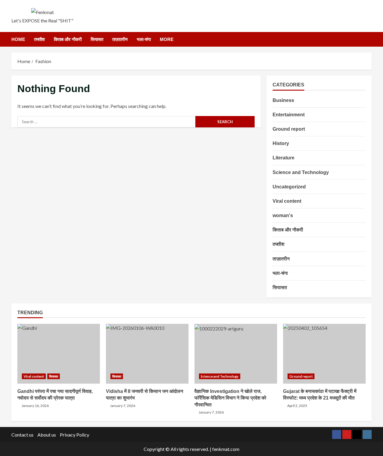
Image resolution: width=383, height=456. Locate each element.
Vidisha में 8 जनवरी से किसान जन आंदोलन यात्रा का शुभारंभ (147, 354)
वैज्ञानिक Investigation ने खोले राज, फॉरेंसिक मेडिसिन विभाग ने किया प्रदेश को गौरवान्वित (235, 354)
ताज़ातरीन (120, 39)
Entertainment (289, 114)
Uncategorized (289, 186)
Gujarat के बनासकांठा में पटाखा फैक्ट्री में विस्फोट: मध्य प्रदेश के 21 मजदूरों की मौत (324, 354)
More (167, 39)
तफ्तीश (39, 39)
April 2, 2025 (297, 405)
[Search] (370, 39)
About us (46, 434)
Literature (283, 157)
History (281, 143)
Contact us (22, 434)
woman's (283, 215)
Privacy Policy (74, 434)
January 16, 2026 (35, 405)
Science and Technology (301, 172)
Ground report (289, 128)
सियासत (97, 39)
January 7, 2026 (122, 405)
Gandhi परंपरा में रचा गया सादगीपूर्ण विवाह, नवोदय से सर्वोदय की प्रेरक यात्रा (58, 354)
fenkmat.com (225, 449)
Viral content (287, 200)
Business (283, 100)
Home (18, 39)
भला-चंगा (144, 39)
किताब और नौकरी (68, 39)
